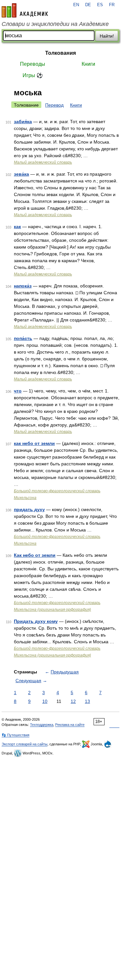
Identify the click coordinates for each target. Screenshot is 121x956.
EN (76, 5)
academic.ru (25, 10)
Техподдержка (41, 725)
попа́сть (23, 338)
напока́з (23, 285)
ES (100, 5)
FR (112, 5)
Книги (88, 64)
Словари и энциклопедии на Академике (55, 24)
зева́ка (21, 174)
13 (87, 701)
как (17, 226)
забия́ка (23, 121)
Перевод (54, 105)
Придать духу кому (36, 621)
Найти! (107, 36)
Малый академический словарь (43, 162)
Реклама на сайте (70, 725)
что (18, 390)
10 (44, 701)
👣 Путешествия (15, 735)
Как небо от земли (34, 555)
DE (88, 5)
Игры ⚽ (33, 75)
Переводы (32, 64)
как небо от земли (34, 443)
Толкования (60, 53)
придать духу (29, 509)
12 (73, 701)
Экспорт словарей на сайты (24, 744)
